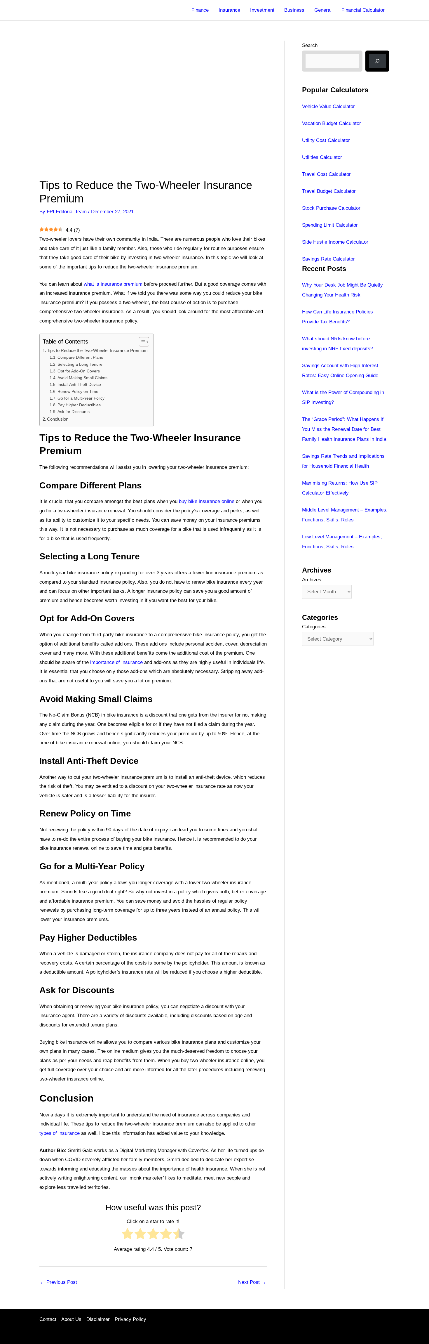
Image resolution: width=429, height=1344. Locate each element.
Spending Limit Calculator (330, 225)
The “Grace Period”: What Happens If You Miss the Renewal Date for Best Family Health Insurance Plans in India (344, 429)
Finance (200, 10)
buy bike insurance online (206, 501)
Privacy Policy (130, 1319)
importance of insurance (116, 662)
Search (310, 45)
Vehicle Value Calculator (328, 106)
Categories (314, 626)
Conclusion (57, 419)
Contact (47, 1319)
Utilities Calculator (322, 157)
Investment (262, 10)
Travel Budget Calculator (329, 191)
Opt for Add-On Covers (78, 371)
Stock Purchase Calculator (331, 208)
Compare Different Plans (80, 357)
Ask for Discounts (73, 412)
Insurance (229, 10)
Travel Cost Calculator (326, 174)
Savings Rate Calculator (328, 259)
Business (294, 10)
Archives (311, 579)
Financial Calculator (363, 10)
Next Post (252, 1282)
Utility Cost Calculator (326, 140)
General (323, 10)
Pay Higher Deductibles (79, 405)
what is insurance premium (113, 284)
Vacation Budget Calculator (331, 123)
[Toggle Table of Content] (141, 342)
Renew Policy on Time (77, 391)
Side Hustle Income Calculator (335, 242)
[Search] (377, 61)
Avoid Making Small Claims (82, 378)
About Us (71, 1319)
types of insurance (59, 1133)
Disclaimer (98, 1319)
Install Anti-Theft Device (79, 384)
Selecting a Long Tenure (79, 364)
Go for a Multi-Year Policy (80, 398)
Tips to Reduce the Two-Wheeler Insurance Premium (97, 350)
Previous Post (58, 1282)
